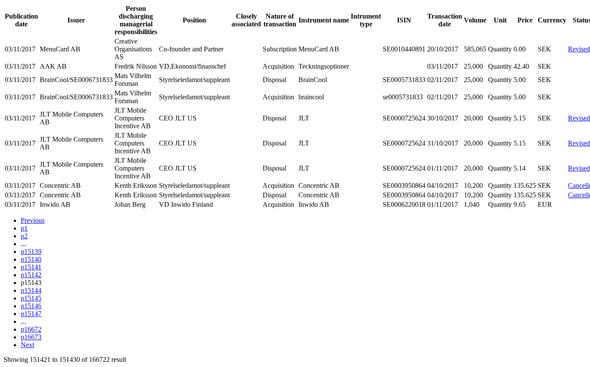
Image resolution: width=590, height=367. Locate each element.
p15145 (31, 298)
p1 (24, 228)
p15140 (31, 259)
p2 (24, 236)
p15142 (31, 274)
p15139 (31, 251)
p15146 (31, 306)
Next (27, 344)
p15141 (31, 267)
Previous (32, 220)
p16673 (31, 337)
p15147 (31, 313)
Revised (579, 49)
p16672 (31, 329)
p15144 (31, 290)
